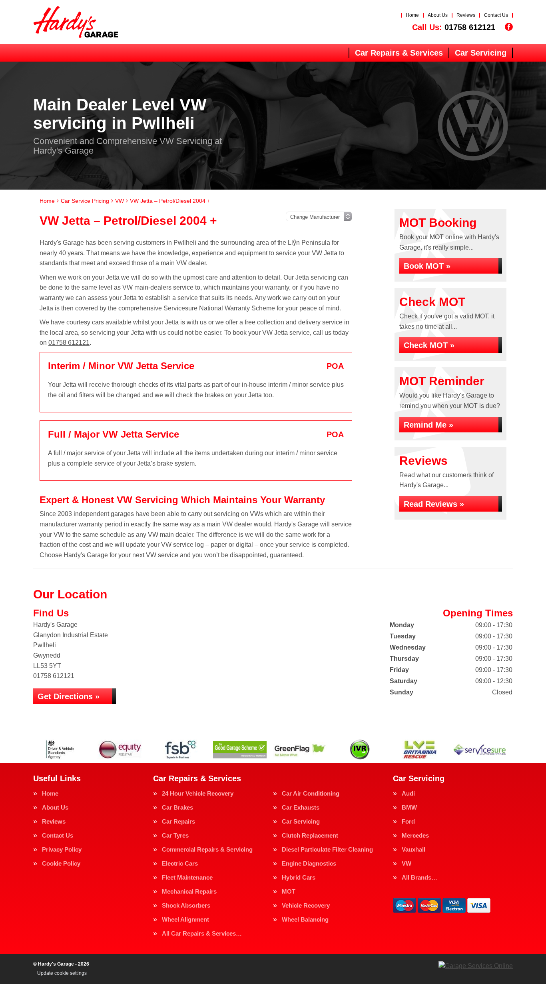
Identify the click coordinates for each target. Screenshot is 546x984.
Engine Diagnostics (309, 863)
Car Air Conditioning (310, 793)
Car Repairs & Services (399, 52)
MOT (288, 891)
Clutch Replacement (310, 835)
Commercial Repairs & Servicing (207, 849)
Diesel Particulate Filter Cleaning (327, 849)
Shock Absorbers (186, 905)
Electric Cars (180, 863)
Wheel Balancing (305, 919)
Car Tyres (175, 835)
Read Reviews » (434, 504)
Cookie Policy (61, 863)
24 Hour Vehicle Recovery (197, 793)
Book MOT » (427, 266)
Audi (408, 793)
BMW (409, 807)
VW (406, 863)
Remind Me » (428, 424)
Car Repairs (178, 821)
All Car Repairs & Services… (202, 933)
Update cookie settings (62, 973)
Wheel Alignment (185, 919)
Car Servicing (480, 52)
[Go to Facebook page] (509, 27)
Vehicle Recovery (306, 905)
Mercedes (415, 835)
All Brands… (419, 877)
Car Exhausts (300, 807)
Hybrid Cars (298, 877)
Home (412, 15)
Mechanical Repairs (189, 891)
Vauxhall (413, 849)
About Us (438, 15)
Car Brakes (177, 807)
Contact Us (496, 15)
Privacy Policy (62, 849)
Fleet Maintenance (187, 877)
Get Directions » (69, 696)
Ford (408, 821)
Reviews (465, 15)
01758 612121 (453, 27)
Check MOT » (429, 345)
